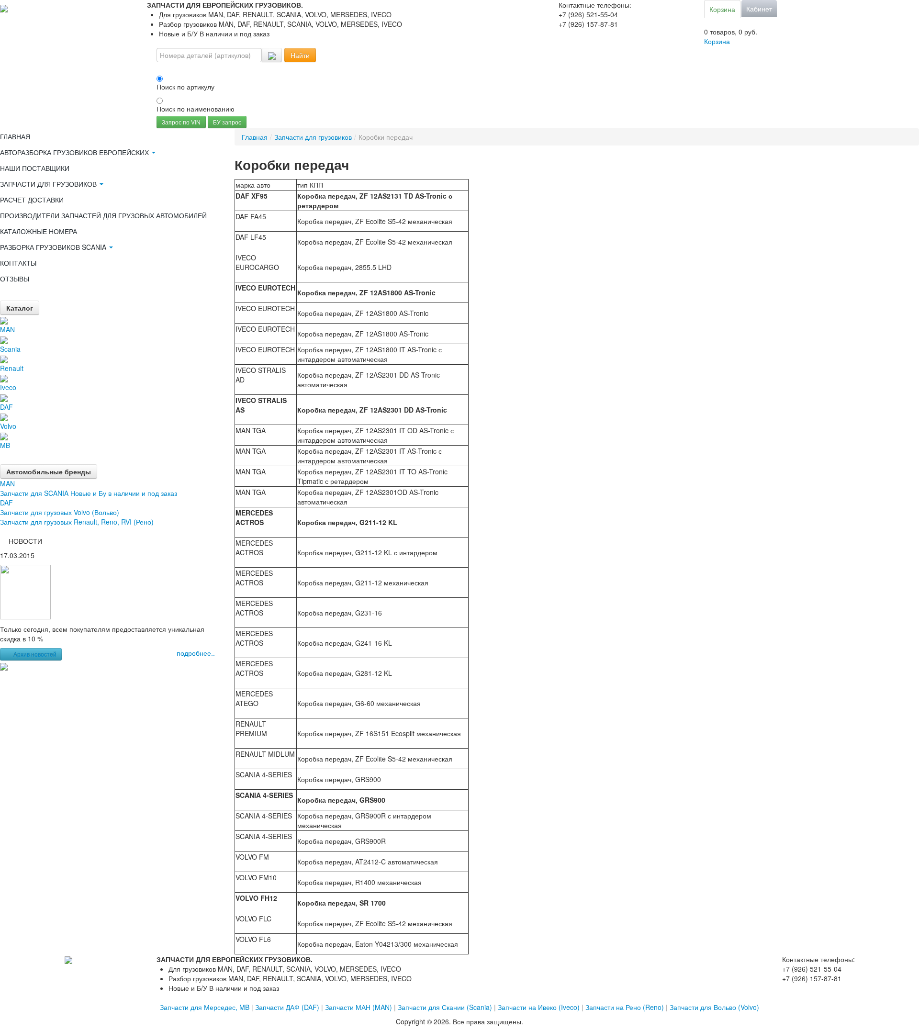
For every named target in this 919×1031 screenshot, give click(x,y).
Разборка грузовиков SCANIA (54, 247)
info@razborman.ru (588, 33)
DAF (6, 407)
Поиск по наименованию (196, 108)
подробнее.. (196, 653)
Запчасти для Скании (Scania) (445, 1007)
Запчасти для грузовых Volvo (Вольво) (59, 512)
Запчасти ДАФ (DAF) (287, 1007)
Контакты (18, 263)
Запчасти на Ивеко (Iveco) (539, 1007)
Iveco (8, 387)
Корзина (722, 9)
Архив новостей (34, 654)
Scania (10, 349)
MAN (7, 329)
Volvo (8, 426)
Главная (15, 136)
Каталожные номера (38, 231)
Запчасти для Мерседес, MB (204, 1007)
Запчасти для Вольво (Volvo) (714, 1007)
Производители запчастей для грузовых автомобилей (103, 215)
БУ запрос (227, 122)
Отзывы (14, 278)
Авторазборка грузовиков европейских (75, 152)
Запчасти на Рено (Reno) (624, 1007)
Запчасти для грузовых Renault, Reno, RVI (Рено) (77, 522)
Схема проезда (583, 43)
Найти (300, 55)
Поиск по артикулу (185, 86)
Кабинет (759, 8)
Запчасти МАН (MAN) (358, 1007)
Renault (11, 368)
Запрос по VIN (181, 122)
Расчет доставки (32, 199)
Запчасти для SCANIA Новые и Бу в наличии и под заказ (88, 493)
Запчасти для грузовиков (49, 184)
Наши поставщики (34, 168)
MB (5, 445)
